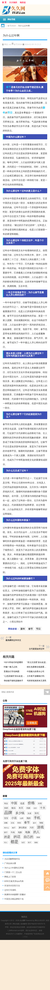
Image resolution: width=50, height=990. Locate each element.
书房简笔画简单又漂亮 (36, 680)
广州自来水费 (10, 863)
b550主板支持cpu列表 (14, 881)
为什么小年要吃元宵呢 (14, 867)
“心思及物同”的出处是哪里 (15, 676)
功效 (28, 807)
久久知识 (13, 2)
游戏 (40, 826)
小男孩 (25, 936)
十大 (42, 807)
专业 (6, 803)
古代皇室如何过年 (36, 648)
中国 (14, 803)
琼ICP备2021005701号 (36, 923)
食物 (36, 842)
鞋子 (29, 842)
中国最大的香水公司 (35, 671)
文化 (12, 822)
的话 (17, 836)
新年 (23, 628)
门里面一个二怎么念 (13, 872)
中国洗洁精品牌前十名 (14, 898)
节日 (10, 112)
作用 (40, 803)
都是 (14, 841)
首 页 (4, 2)
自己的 (28, 836)
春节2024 (12, 25)
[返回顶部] (47, 887)
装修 (38, 837)
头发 (29, 813)
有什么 (6, 827)
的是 (7, 836)
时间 (19, 822)
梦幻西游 (23, 827)
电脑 (27, 832)
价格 (31, 802)
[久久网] (25, 10)
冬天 (21, 807)
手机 (37, 817)
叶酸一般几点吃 (10, 666)
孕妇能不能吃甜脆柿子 (13, 680)
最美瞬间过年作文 (13, 640)
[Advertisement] (25, 965)
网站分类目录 (40, 920)
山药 (21, 818)
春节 (8, 87)
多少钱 (20, 812)
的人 (36, 832)
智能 (41, 822)
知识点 (23, 2)
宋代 (37, 813)
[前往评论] (47, 880)
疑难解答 (24, 923)
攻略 (6, 822)
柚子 (13, 827)
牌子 (6, 832)
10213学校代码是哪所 (13, 662)
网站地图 (16, 923)
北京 (35, 808)
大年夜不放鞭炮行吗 (35, 676)
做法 (13, 807)
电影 (20, 832)
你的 (6, 807)
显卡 (34, 823)
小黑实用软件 (16, 621)
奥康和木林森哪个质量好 (15, 894)
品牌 (8, 812)
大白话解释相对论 (12, 858)
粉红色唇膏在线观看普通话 (38, 666)
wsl (10, 44)
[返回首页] (47, 873)
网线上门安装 (10, 876)
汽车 (32, 827)
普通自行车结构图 (11, 671)
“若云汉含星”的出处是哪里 (38, 662)
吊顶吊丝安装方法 (12, 885)
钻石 (23, 842)
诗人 (5, 842)
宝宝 (6, 818)
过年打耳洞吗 (10, 889)
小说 (14, 818)
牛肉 (13, 832)
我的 (29, 818)
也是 (22, 803)
